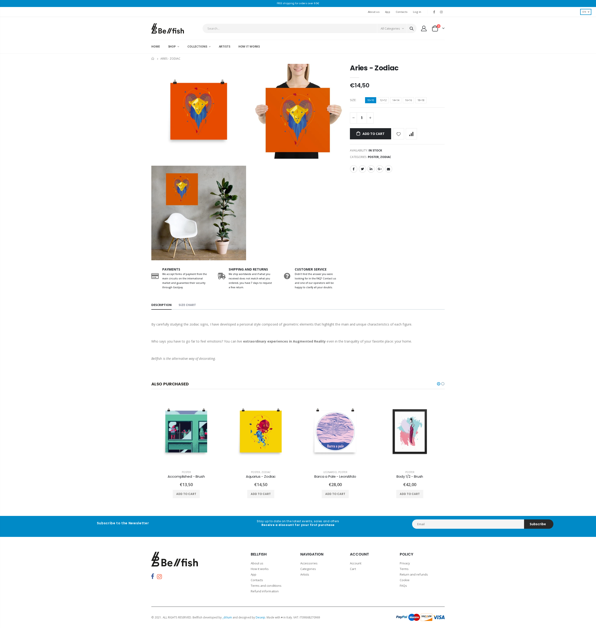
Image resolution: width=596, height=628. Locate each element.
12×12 (383, 100)
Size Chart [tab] (187, 305)
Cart (353, 569)
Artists (304, 574)
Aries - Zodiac (374, 68)
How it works (260, 569)
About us (373, 12)
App (387, 12)
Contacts (401, 12)
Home (153, 58)
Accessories (309, 563)
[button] (439, 384)
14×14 (395, 100)
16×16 (408, 100)
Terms (404, 569)
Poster (373, 157)
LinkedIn (371, 169)
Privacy (405, 563)
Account (355, 563)
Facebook (353, 169)
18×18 (420, 100)
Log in (417, 12)
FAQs (403, 585)
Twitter (362, 169)
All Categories (390, 28)
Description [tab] (161, 305)
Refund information (265, 591)
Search (412, 28)
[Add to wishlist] (398, 133)
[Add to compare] (411, 133)
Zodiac (385, 157)
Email (388, 169)
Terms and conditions (266, 585)
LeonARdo (330, 472)
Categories (308, 569)
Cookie (405, 580)
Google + (379, 169)
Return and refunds (414, 574)
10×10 (370, 100)
